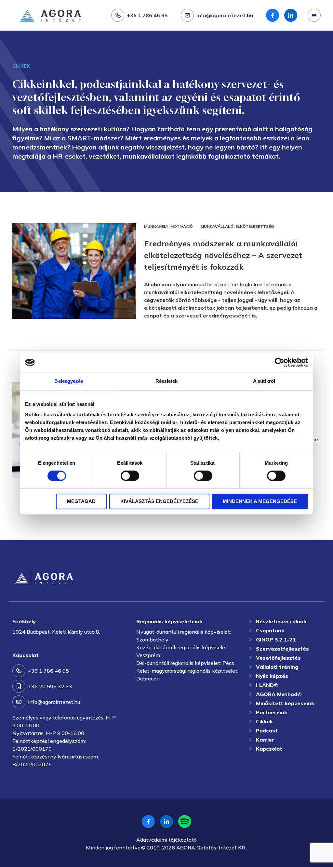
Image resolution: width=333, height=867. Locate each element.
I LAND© (267, 685)
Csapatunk (270, 630)
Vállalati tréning (277, 667)
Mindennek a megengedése (260, 501)
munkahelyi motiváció (168, 226)
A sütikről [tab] (264, 381)
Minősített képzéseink (285, 703)
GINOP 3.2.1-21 (276, 639)
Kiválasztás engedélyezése (159, 501)
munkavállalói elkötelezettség (237, 226)
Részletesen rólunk (281, 621)
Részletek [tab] (166, 381)
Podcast (267, 730)
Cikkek (264, 721)
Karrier (265, 739)
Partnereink (271, 712)
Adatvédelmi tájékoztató (166, 839)
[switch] (130, 476)
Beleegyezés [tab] (68, 381)
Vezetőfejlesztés (278, 657)
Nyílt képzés (272, 676)
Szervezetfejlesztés (32, 31)
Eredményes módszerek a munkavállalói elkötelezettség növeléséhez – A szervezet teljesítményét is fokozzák (223, 255)
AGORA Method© (279, 694)
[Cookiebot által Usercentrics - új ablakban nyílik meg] (279, 362)
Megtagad (81, 501)
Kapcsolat (269, 748)
